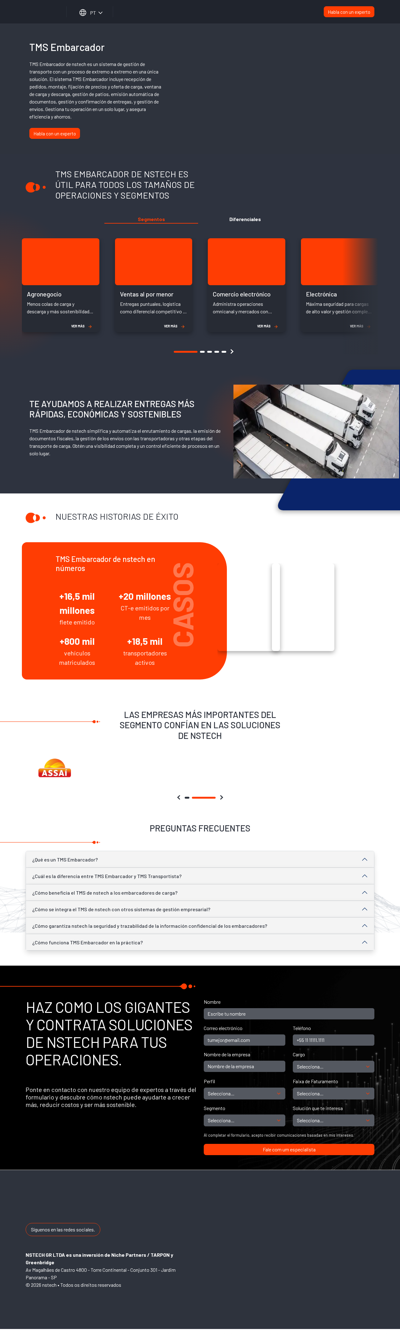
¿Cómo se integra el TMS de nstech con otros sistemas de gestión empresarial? (121, 909)
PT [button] (93, 13)
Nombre (212, 1002)
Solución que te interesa (318, 1108)
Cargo (299, 1054)
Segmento (214, 1108)
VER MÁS (78, 326)
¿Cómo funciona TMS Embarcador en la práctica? (87, 942)
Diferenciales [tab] (245, 219)
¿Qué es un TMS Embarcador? (65, 859)
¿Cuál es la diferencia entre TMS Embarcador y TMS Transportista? (107, 876)
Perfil (209, 1081)
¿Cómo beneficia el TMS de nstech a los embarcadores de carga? (105, 893)
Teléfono (302, 1028)
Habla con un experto (349, 12)
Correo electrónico (223, 1028)
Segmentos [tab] (151, 219)
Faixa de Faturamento (315, 1081)
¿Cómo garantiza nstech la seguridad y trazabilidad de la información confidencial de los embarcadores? (149, 926)
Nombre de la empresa (227, 1054)
